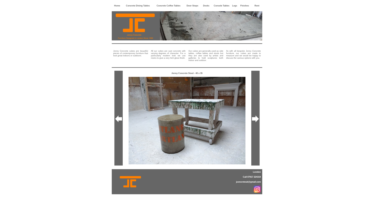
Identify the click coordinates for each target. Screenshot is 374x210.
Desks (206, 5)
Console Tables (221, 5)
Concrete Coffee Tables (168, 5)
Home (117, 5)
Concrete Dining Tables (138, 5)
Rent (256, 5)
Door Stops (192, 5)
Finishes (244, 5)
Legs (234, 5)
